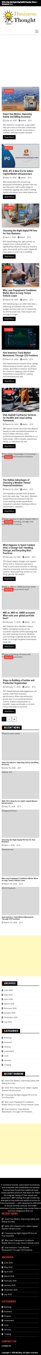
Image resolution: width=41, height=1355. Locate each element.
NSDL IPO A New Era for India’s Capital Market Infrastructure (19, 3)
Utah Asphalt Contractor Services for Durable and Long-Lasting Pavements (19, 418)
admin (23, 120)
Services (8, 392)
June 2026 (8, 990)
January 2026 (9, 1013)
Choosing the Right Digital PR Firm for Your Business (20, 232)
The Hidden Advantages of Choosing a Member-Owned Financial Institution (16, 483)
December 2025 (11, 1017)
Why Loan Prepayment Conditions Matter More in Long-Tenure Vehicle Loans (19, 293)
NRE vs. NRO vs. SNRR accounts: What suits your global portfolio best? (19, 615)
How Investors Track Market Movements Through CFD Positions (20, 354)
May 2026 (8, 995)
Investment (9, 1051)
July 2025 (8, 1022)
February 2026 (10, 1008)
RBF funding (17, 1198)
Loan (7, 267)
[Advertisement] (20, 60)
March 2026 (9, 1004)
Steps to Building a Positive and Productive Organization (18, 681)
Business (9, 91)
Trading (8, 329)
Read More (9, 137)
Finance (8, 148)
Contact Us (6, 1346)
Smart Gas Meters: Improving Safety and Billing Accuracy (17, 115)
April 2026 (8, 999)
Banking (8, 589)
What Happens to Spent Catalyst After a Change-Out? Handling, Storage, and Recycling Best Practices (19, 549)
